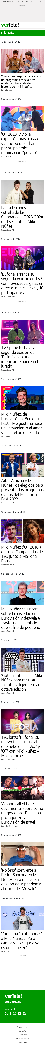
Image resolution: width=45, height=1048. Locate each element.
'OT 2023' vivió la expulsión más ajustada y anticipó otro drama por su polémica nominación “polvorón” (21, 143)
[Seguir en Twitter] (6, 1013)
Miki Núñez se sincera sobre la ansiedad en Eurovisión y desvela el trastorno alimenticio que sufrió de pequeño (21, 617)
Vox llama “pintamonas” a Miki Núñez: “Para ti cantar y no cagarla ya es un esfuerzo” (22, 940)
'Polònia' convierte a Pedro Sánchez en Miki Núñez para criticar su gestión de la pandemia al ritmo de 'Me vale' (21, 879)
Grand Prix (18, 2)
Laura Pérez (5, 436)
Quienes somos (22, 1027)
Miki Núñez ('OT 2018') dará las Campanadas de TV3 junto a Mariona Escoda (22, 554)
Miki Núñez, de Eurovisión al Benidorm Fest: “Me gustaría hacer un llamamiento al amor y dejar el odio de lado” (22, 423)
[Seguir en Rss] (24, 1013)
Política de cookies (23, 1038)
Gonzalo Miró (25, 2)
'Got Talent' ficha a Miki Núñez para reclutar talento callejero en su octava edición (21, 682)
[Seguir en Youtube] (20, 1013)
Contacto (22, 1031)
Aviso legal (22, 1035)
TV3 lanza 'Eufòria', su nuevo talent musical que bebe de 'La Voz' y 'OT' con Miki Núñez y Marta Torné (20, 746)
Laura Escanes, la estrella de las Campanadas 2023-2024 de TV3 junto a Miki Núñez (22, 216)
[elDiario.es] (13, 1001)
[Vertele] (13, 996)
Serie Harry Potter (34, 2)
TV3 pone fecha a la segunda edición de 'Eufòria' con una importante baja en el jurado (19, 356)
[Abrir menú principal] (40, 25)
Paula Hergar (6, 156)
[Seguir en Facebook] (11, 1013)
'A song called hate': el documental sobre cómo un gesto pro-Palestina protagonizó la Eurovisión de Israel (22, 812)
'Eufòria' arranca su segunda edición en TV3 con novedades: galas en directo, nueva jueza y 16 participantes (22, 283)
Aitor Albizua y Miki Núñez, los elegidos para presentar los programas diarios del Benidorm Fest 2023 (22, 489)
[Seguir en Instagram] (14, 1013)
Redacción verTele (8, 230)
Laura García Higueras (9, 826)
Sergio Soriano (6, 90)
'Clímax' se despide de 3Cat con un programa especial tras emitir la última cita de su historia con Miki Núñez (21, 81)
